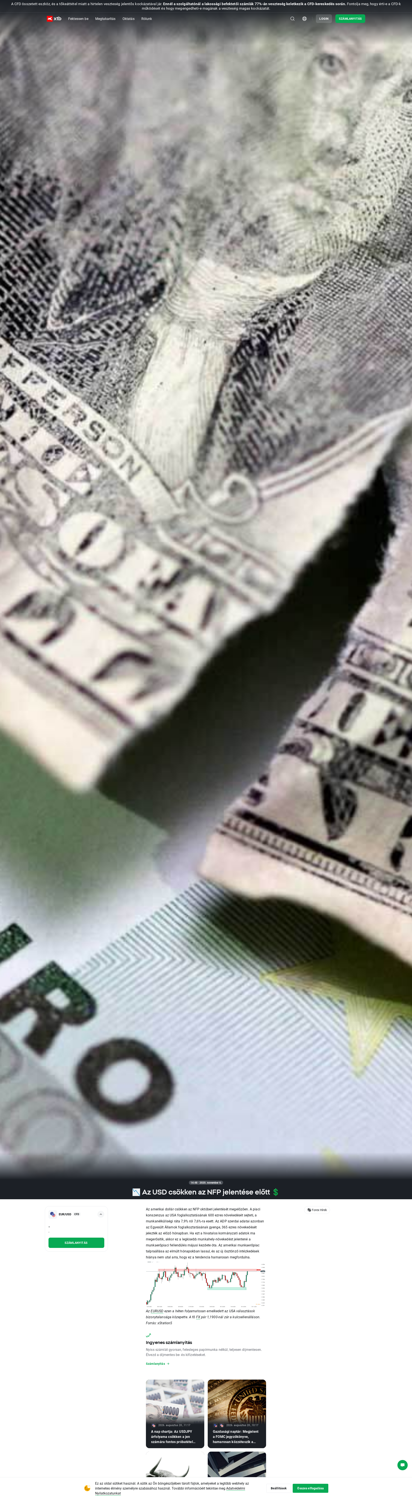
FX (198, 1317)
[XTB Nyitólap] (54, 19)
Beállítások (279, 1488)
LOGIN (324, 19)
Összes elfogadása (310, 1488)
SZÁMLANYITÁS (350, 19)
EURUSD (157, 1311)
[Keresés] (292, 18)
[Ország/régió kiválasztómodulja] (304, 18)
